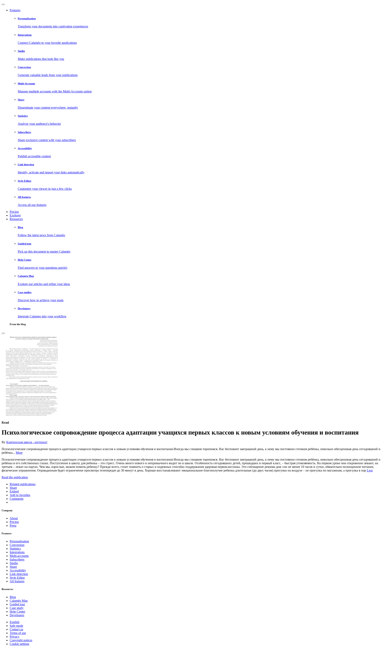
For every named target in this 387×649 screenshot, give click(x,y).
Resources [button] (16, 219)
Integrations (17, 552)
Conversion (17, 545)
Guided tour (17, 604)
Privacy (14, 636)
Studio (14, 563)
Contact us (16, 629)
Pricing (14, 211)
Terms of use (18, 633)
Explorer (15, 215)
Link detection (19, 574)
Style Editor (17, 577)
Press (13, 525)
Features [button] (15, 10)
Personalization (19, 541)
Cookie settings (19, 644)
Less (370, 470)
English (14, 622)
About (14, 518)
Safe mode (16, 625)
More (19, 452)
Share (13, 566)
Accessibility (18, 570)
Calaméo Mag (19, 600)
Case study (17, 608)
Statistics (15, 548)
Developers (17, 615)
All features (17, 581)
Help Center (17, 611)
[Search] (3, 333)
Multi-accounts (19, 556)
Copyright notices (21, 640)
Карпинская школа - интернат (26, 442)
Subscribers (17, 559)
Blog (13, 597)
